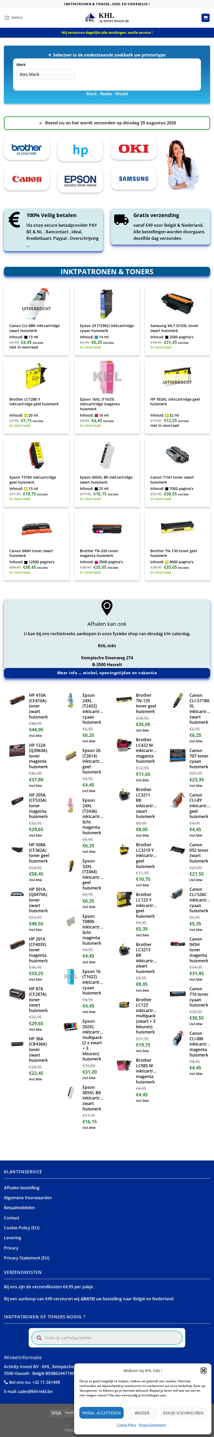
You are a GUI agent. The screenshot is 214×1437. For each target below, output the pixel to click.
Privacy (11, 1248)
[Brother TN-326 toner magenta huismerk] (107, 528)
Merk (21, 64)
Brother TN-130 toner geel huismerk (173, 553)
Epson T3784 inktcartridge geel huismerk (32, 480)
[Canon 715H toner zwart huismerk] (177, 455)
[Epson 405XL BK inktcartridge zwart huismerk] (107, 455)
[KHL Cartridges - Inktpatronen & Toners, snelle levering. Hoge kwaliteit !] (107, 18)
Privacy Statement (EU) (26, 1258)
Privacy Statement (152, 1425)
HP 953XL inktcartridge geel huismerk (175, 402)
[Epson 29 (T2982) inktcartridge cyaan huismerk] (107, 303)
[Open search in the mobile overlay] (107, 1337)
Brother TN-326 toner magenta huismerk (99, 553)
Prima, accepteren (101, 1413)
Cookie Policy (126, 1425)
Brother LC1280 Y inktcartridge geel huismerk (34, 402)
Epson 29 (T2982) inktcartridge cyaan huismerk (107, 328)
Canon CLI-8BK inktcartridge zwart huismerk (34, 328)
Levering (12, 1238)
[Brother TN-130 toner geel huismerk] (177, 528)
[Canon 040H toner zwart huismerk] (36, 528)
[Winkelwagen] (205, 18)
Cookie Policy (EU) (21, 1228)
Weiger (142, 1413)
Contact (11, 1218)
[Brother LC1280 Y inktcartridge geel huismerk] (36, 377)
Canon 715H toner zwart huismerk (172, 480)
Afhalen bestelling (21, 1188)
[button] (203, 1370)
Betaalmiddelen (19, 1208)
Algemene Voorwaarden (28, 1198)
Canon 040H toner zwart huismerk (31, 553)
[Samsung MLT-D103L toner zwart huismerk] (177, 303)
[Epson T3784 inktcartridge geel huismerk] (36, 455)
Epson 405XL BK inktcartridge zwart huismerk (106, 480)
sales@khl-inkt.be (35, 1391)
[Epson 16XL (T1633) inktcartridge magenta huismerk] (107, 377)
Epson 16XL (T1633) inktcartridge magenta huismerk (100, 404)
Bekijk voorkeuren (183, 1413)
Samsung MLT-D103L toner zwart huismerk (174, 328)
